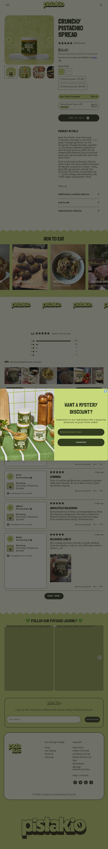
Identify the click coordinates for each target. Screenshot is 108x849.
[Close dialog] (105, 390)
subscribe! (81, 442)
